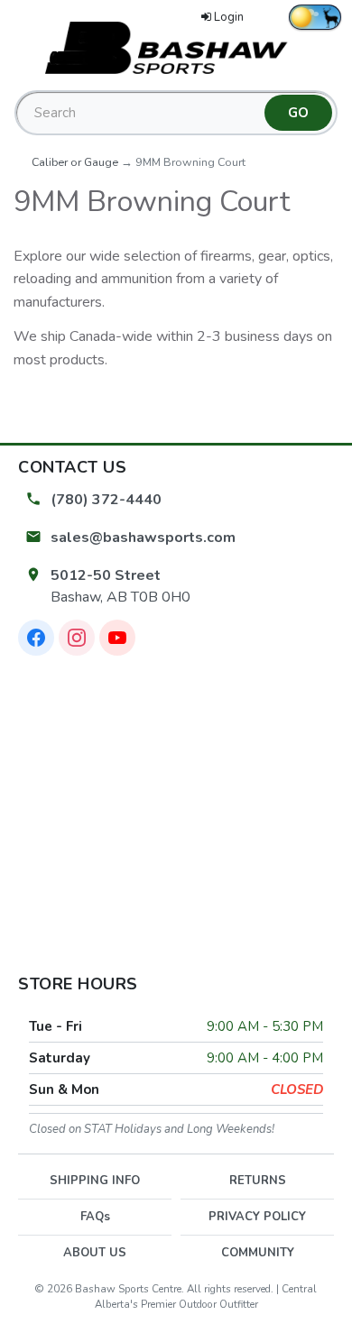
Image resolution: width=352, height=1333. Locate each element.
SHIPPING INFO (95, 1180)
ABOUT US (94, 1253)
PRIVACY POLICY (257, 1217)
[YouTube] (117, 638)
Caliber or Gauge (75, 162)
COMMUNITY (257, 1253)
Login (229, 17)
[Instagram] (77, 638)
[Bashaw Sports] (176, 47)
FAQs (95, 1217)
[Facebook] (36, 638)
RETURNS (257, 1180)
